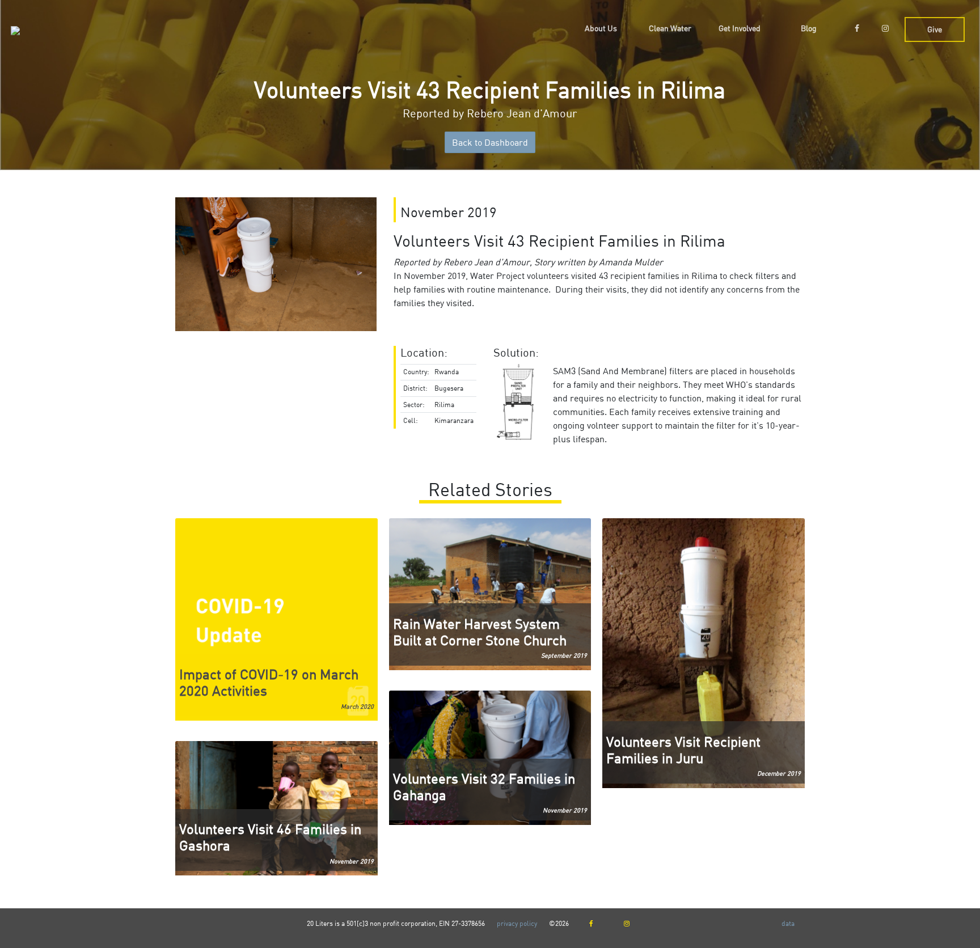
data (788, 924)
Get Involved (740, 28)
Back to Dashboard (490, 142)
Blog (809, 28)
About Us (601, 28)
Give (934, 29)
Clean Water (670, 28)
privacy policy (518, 923)
